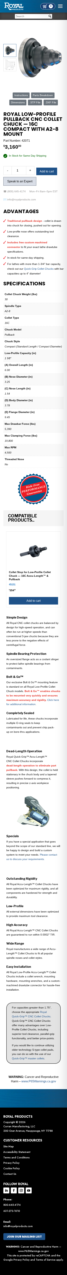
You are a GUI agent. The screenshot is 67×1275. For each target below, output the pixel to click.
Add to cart (47, 171)
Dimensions (18, 102)
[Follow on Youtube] (29, 1190)
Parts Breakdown (43, 95)
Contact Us (9, 1174)
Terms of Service (45, 1260)
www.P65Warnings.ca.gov (38, 1081)
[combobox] (33, 16)
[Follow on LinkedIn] (6, 1190)
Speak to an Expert (19, 181)
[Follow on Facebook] (14, 1190)
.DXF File (50, 102)
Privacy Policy (11, 1163)
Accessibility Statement (16, 1152)
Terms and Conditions (16, 1157)
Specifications (24, 283)
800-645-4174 (12, 1205)
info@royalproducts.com (18, 1226)
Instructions (21, 95)
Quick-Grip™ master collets (28, 1058)
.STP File (35, 102)
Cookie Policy (11, 1168)
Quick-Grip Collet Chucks (39, 268)
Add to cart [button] (33, 600)
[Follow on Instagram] (21, 1190)
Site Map (8, 1146)
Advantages (21, 211)
